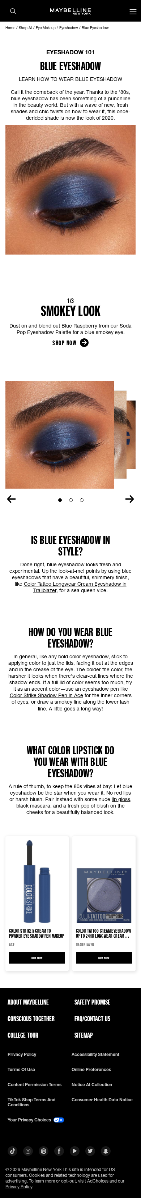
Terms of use (21, 1069)
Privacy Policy (18, 1186)
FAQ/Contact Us (92, 1018)
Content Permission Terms (34, 1084)
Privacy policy (22, 1054)
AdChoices (97, 1181)
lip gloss (121, 799)
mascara (40, 806)
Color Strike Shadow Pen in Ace (46, 695)
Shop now (64, 343)
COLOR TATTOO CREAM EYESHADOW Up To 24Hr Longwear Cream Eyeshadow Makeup (103, 933)
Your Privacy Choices (30, 1119)
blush (103, 806)
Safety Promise (92, 1002)
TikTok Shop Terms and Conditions (31, 1102)
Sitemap (83, 1035)
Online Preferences (91, 1069)
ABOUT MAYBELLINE (28, 1002)
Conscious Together (31, 1018)
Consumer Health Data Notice (102, 1099)
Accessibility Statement (95, 1054)
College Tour (23, 1035)
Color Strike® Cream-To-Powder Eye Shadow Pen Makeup (36, 933)
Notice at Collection (92, 1084)
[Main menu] (133, 12)
